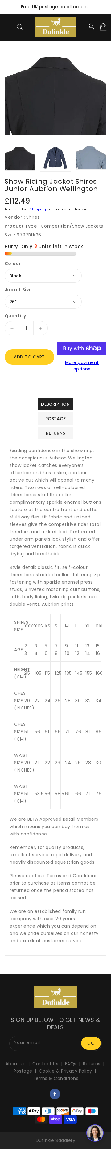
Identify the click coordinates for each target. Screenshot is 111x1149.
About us (16, 1064)
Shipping (38, 209)
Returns (92, 1064)
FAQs (70, 1064)
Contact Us (45, 1064)
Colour (13, 263)
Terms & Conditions (55, 1078)
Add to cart (29, 357)
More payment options (82, 365)
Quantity (15, 316)
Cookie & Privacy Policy (65, 1071)
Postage (23, 1071)
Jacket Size (18, 289)
